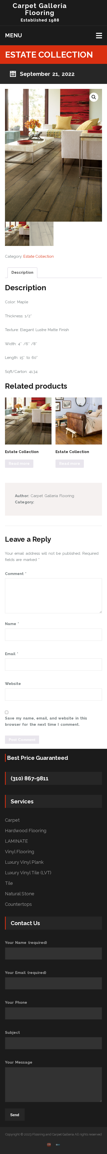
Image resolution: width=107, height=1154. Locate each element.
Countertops (18, 904)
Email (11, 654)
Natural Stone (19, 894)
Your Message (18, 1062)
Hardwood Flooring (25, 830)
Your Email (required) (25, 972)
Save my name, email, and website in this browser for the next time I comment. (46, 721)
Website (13, 683)
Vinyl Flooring (19, 851)
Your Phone (16, 1002)
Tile (9, 883)
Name (12, 624)
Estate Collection (38, 256)
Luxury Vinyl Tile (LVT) (28, 873)
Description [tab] (22, 272)
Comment (15, 573)
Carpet (12, 820)
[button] (93, 97)
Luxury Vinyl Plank (24, 862)
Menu (13, 35)
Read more (19, 463)
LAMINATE (16, 841)
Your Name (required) (26, 942)
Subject (12, 1032)
